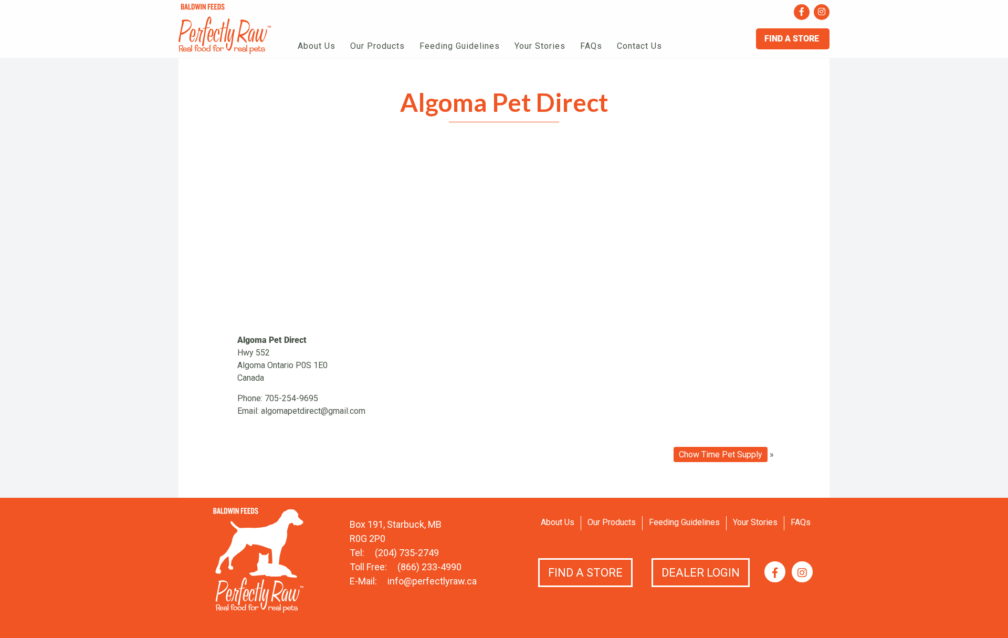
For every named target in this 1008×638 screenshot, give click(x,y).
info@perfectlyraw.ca (432, 581)
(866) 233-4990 (429, 566)
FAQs (591, 46)
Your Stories (539, 46)
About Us (316, 46)
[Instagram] (822, 12)
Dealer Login (701, 572)
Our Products (377, 46)
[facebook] (802, 12)
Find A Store (792, 39)
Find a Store (585, 572)
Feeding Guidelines (459, 46)
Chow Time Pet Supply (720, 454)
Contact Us (639, 46)
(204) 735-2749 (407, 552)
